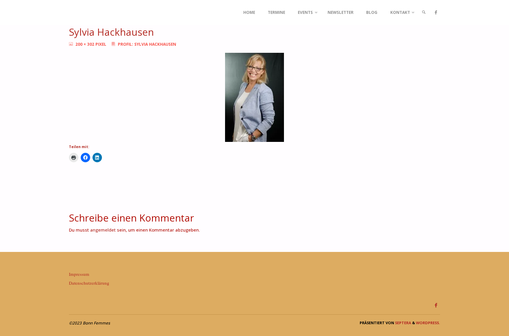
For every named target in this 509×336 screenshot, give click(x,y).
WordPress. (428, 322)
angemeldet (103, 230)
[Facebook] (436, 12)
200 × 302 (85, 44)
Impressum (79, 274)
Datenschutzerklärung (89, 283)
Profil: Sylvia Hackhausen (147, 44)
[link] (424, 12)
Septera (402, 322)
